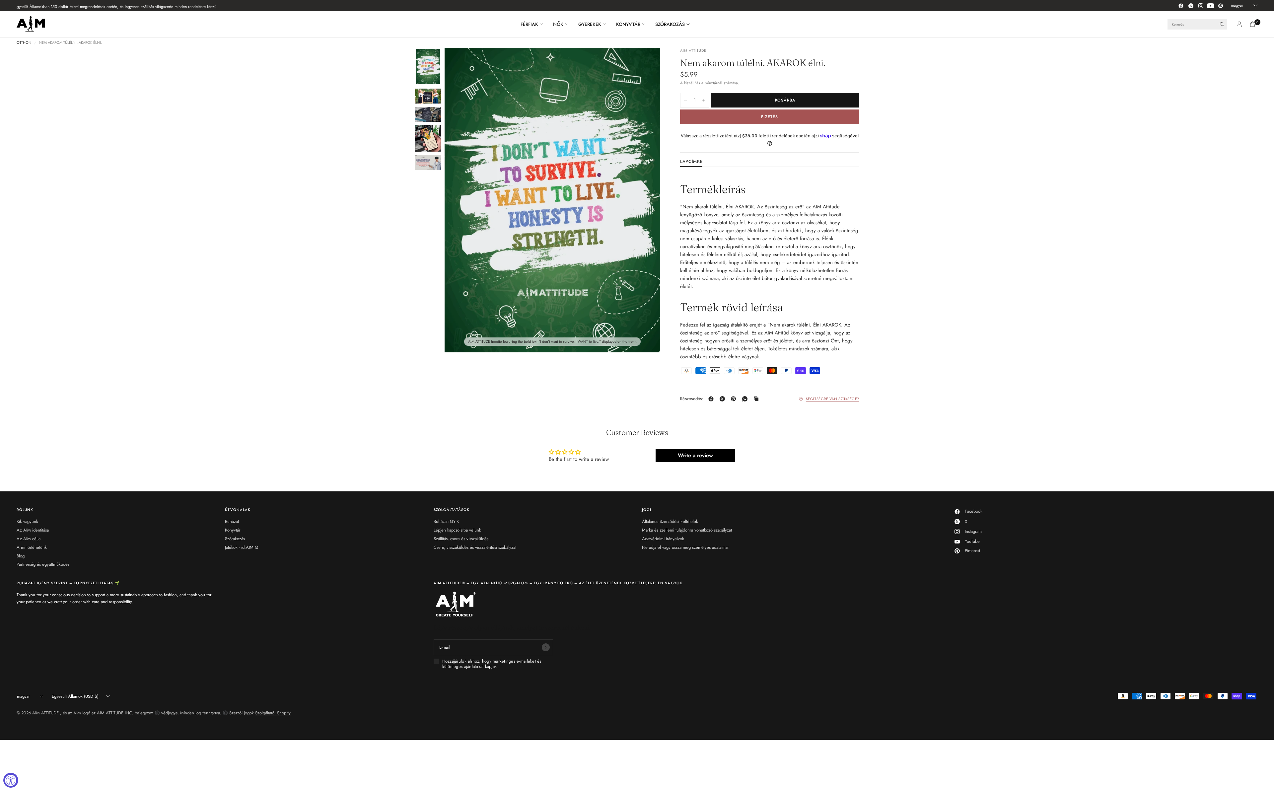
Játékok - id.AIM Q (241, 547)
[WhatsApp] (746, 399)
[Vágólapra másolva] (757, 399)
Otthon (24, 42)
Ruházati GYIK (446, 521)
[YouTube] (1211, 6)
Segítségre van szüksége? (832, 398)
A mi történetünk (32, 547)
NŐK (558, 24)
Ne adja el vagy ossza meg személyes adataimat (685, 547)
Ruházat (232, 521)
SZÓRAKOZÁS (670, 24)
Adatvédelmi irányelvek (663, 539)
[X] (724, 399)
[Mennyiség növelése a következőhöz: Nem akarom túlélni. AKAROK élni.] (704, 100)
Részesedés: (691, 398)
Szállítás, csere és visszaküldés (461, 539)
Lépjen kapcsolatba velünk (457, 530)
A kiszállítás (690, 83)
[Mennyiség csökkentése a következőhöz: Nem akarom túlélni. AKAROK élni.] (685, 100)
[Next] (643, 200)
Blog (21, 556)
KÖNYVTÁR (628, 24)
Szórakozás (235, 539)
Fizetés (769, 117)
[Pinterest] (1221, 6)
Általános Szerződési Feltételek (670, 521)
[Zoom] (646, 61)
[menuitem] (534, 24)
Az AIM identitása (33, 530)
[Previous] (461, 200)
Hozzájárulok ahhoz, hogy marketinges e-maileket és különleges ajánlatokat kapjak (491, 664)
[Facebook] (1181, 6)
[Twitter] (1191, 6)
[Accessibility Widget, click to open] (10, 780)
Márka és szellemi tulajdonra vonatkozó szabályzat (687, 530)
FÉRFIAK (529, 24)
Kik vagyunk (27, 521)
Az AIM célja (28, 539)
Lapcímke (691, 162)
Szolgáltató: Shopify (273, 713)
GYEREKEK (589, 24)
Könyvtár (232, 530)
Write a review (695, 455)
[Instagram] (1201, 6)
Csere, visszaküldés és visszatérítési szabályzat (475, 547)
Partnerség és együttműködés (43, 564)
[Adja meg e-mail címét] (546, 647)
